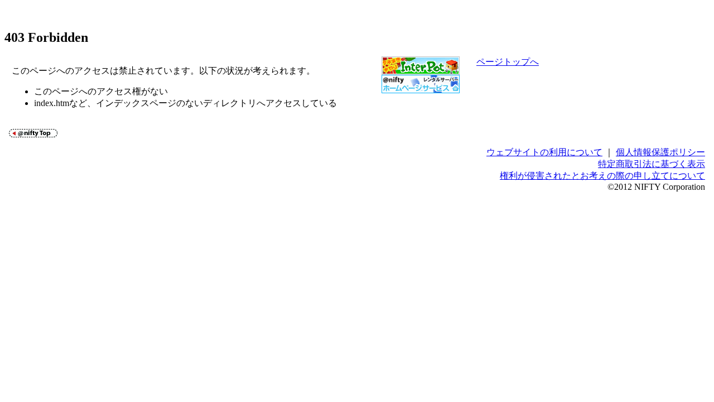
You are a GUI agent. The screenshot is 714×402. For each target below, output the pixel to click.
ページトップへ (507, 61)
